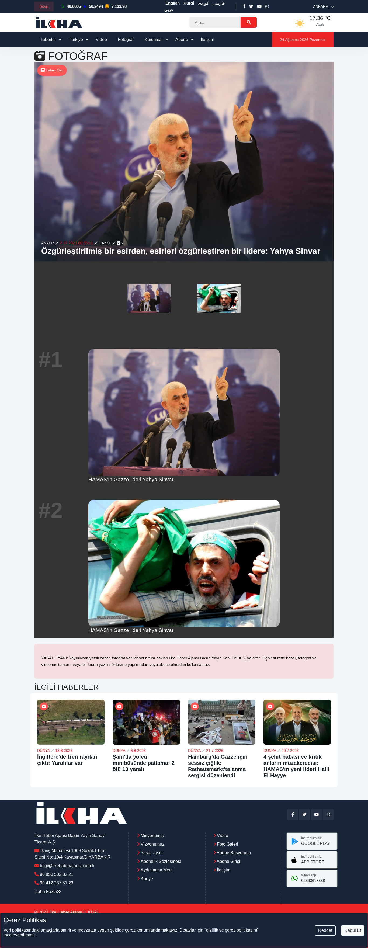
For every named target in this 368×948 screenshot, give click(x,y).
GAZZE (105, 243)
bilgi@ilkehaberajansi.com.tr (67, 865)
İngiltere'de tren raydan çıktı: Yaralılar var (67, 760)
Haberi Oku (54, 70)
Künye (147, 878)
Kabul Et (353, 930)
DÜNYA (43, 750)
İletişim (207, 39)
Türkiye (76, 39)
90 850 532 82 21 (56, 874)
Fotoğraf (126, 39)
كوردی (203, 3)
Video (101, 39)
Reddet (325, 930)
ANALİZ (47, 243)
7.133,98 (119, 6)
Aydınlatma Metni (157, 870)
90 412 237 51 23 (56, 883)
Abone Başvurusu (233, 852)
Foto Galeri (227, 844)
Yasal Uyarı (152, 852)
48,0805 (74, 6)
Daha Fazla (45, 891)
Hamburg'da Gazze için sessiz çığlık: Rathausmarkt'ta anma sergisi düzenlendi (217, 766)
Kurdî (188, 3)
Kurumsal (153, 39)
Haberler (47, 39)
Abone (181, 39)
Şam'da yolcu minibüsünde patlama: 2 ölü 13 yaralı (144, 763)
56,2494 (96, 6)
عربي (168, 9)
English (172, 3)
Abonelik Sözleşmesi (161, 861)
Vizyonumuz (152, 844)
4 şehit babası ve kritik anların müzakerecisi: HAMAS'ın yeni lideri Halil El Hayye (296, 766)
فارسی (219, 3)
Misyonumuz (153, 835)
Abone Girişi (228, 861)
